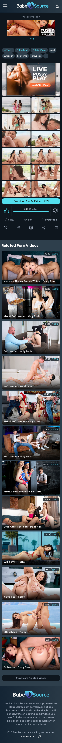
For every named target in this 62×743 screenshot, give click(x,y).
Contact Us (27, 736)
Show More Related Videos (31, 678)
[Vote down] (55, 211)
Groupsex (36, 56)
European (8, 56)
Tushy (9, 50)
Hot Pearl (23, 50)
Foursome (22, 56)
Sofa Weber (40, 50)
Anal (52, 50)
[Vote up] (6, 211)
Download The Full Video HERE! (31, 201)
